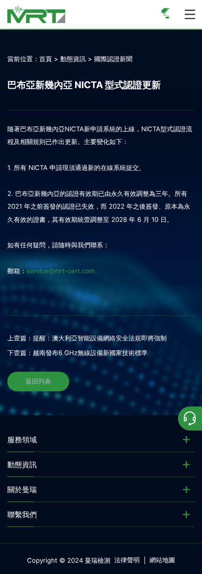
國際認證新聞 (113, 59)
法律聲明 (127, 560)
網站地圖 (162, 560)
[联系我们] (190, 418)
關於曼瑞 (22, 489)
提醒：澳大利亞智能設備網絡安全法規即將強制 (100, 338)
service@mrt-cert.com (60, 271)
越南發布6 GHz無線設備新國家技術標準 (90, 353)
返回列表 (38, 381)
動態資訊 (73, 59)
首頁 (45, 59)
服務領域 (22, 439)
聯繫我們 (22, 514)
